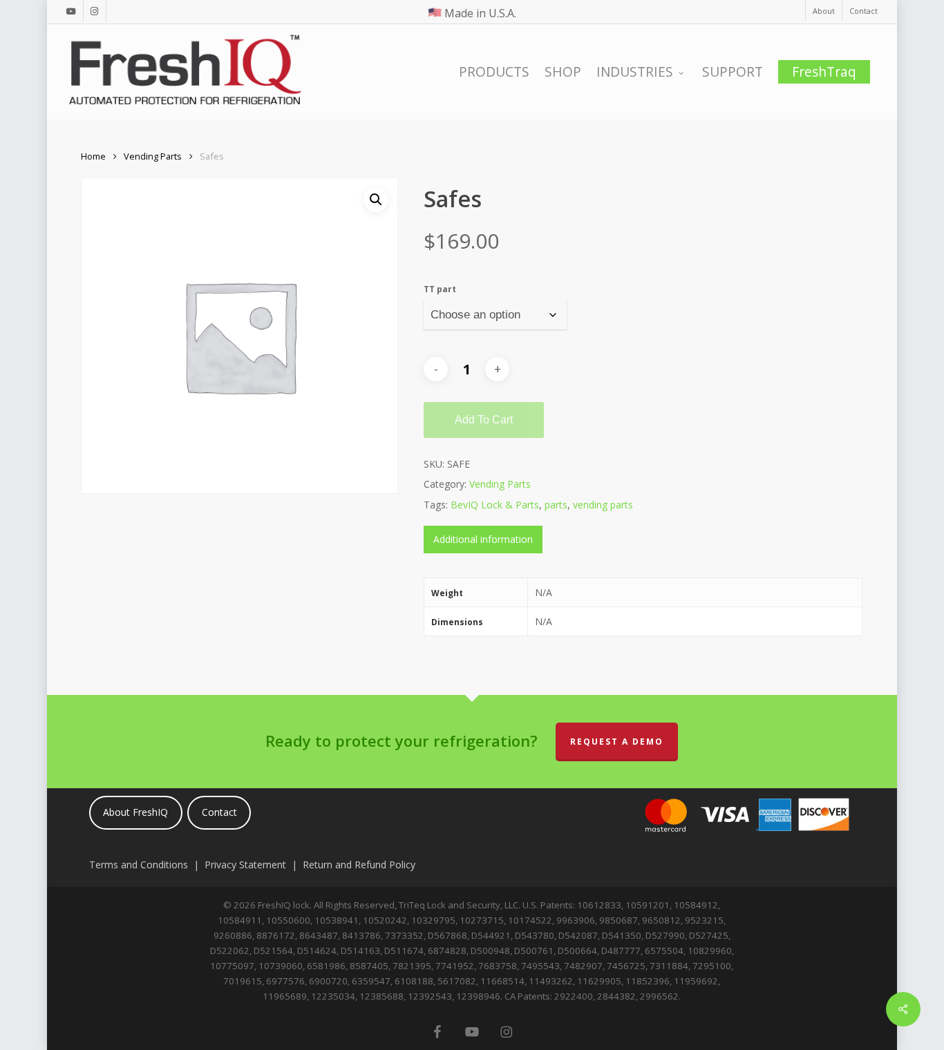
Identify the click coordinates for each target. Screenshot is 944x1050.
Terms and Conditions (138, 864)
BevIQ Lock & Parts (495, 504)
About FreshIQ (135, 812)
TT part (440, 289)
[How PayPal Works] (744, 841)
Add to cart (484, 420)
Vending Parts (153, 156)
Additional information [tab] (483, 539)
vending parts (603, 504)
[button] (376, 199)
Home (93, 156)
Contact (219, 812)
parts (556, 504)
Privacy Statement (245, 864)
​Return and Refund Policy (359, 864)
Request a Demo (616, 741)
